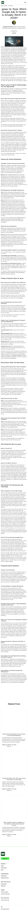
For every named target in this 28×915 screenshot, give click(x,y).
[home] (2, 2)
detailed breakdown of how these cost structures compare (13, 356)
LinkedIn (14, 33)
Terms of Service (5, 894)
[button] (25, 2)
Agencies (3, 886)
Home (2, 865)
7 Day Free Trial (5, 900)
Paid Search (4, 876)
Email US (5, 858)
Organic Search (5, 877)
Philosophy (3, 867)
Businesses (4, 884)
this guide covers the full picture (15, 126)
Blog (2, 869)
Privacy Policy (4, 892)
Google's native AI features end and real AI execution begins (13, 218)
